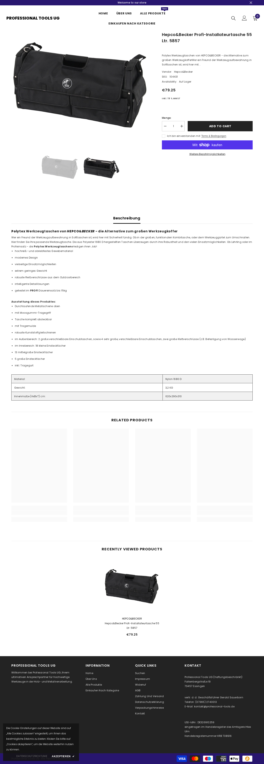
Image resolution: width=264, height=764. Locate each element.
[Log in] (244, 18)
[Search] (233, 18)
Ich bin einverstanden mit (183, 136)
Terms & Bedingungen (213, 136)
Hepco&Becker (183, 71)
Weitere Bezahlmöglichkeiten (207, 154)
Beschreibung (126, 218)
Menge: (166, 118)
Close (251, 3)
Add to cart (220, 126)
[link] (39, 512)
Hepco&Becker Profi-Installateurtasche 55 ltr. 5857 (132, 626)
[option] (80, 83)
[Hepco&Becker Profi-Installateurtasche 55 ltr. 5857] (132, 585)
